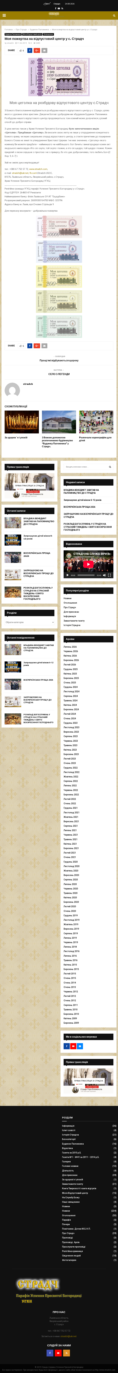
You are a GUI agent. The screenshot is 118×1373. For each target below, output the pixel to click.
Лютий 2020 (70, 906)
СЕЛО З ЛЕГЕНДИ (59, 374)
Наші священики (71, 1202)
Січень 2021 (70, 857)
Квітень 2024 (70, 705)
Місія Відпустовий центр (32, 34)
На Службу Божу (70, 1197)
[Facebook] (50, 1353)
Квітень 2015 (70, 965)
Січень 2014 (70, 982)
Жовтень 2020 (71, 870)
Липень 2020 (70, 884)
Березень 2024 (71, 709)
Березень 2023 (71, 754)
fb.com (33, 173)
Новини (67, 598)
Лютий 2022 (70, 799)
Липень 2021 (70, 830)
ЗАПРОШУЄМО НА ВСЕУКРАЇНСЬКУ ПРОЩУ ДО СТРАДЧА (39, 573)
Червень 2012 (71, 991)
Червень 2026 (71, 651)
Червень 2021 (71, 835)
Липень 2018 (70, 947)
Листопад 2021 (71, 812)
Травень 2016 (70, 960)
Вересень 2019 (71, 929)
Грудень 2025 (71, 669)
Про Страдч (70, 607)
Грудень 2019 (71, 915)
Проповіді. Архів (70, 1242)
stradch (10, 43)
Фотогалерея (69, 1260)
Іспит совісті (68, 1130)
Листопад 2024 (71, 691)
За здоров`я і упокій (16, 437)
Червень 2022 (71, 790)
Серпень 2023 (71, 736)
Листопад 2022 (71, 772)
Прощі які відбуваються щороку (59, 360)
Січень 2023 (70, 763)
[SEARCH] (110, 467)
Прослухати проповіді (73, 1247)
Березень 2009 (71, 1023)
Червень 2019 (71, 942)
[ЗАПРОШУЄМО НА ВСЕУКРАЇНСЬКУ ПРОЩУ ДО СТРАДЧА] (13, 574)
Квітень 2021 (70, 844)
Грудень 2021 (71, 808)
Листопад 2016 (71, 951)
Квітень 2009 (70, 1018)
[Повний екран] (109, 575)
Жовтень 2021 (71, 817)
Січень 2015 (70, 978)
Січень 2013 (70, 987)
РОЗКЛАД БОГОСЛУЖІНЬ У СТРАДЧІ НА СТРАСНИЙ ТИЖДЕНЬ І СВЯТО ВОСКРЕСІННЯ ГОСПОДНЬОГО (38, 593)
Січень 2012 (70, 1000)
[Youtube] (58, 1353)
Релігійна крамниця (72, 1251)
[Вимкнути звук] (104, 575)
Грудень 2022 (71, 768)
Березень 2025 (71, 678)
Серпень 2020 (71, 879)
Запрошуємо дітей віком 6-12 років (82, 500)
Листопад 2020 (71, 866)
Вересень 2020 (71, 875)
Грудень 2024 (71, 687)
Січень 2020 (70, 911)
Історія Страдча (72, 625)
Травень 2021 (70, 839)
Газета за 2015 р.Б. (71, 1152)
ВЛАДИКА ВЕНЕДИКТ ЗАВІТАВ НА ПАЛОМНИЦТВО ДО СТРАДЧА (39, 521)
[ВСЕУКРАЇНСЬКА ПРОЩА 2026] (13, 557)
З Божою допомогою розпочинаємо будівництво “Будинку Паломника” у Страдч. (57, 442)
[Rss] (66, 1353)
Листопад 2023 (71, 727)
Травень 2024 (70, 700)
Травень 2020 (70, 893)
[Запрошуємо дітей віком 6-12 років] (13, 540)
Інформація (70, 616)
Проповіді (67, 1237)
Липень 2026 (70, 647)
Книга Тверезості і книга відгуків (79, 1188)
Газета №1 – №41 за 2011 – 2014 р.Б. (80, 1157)
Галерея (66, 1161)
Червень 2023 (71, 741)
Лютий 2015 (70, 973)
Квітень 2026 (70, 656)
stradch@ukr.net (20, 173)
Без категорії (69, 1139)
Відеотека (67, 1148)
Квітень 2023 (70, 750)
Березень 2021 (71, 848)
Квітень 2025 (70, 673)
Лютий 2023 (70, 758)
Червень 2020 (71, 888)
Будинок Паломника (13, 34)
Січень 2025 (70, 682)
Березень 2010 (71, 1014)
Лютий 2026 (70, 664)
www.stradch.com (38, 169)
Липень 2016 (70, 956)
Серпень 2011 (71, 1005)
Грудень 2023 (71, 723)
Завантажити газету (74, 621)
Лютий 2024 (70, 714)
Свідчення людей (71, 1255)
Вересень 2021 (71, 821)
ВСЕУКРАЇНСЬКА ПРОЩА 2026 (38, 680)
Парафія (66, 1220)
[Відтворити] (67, 575)
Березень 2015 (71, 969)
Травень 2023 (70, 745)
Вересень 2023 (71, 732)
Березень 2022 (71, 794)
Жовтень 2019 (71, 924)
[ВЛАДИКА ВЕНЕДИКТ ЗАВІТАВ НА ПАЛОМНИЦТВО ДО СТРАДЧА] (13, 522)
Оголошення (48, 34)
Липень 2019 (70, 938)
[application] (88, 564)
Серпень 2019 (71, 933)
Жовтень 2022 (71, 776)
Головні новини (70, 1166)
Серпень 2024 (71, 696)
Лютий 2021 (70, 853)
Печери (66, 1224)
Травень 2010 (70, 1009)
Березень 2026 (71, 660)
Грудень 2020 (71, 862)
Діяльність (68, 1170)
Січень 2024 (70, 718)
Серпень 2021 (71, 826)
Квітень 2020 (70, 897)
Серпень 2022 (71, 781)
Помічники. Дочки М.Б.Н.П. (76, 1229)
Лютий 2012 (70, 996)
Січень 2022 (70, 803)
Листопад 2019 (71, 920)
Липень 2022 (70, 785)
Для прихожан (71, 612)
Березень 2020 (71, 902)
